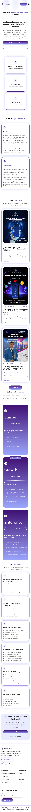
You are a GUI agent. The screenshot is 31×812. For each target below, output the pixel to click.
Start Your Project (15, 731)
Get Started (24, 4)
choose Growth (15, 476)
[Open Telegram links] (2, 763)
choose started (15, 423)
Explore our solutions (15, 43)
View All (15, 387)
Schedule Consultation (15, 736)
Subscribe (7, 800)
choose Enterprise (15, 529)
